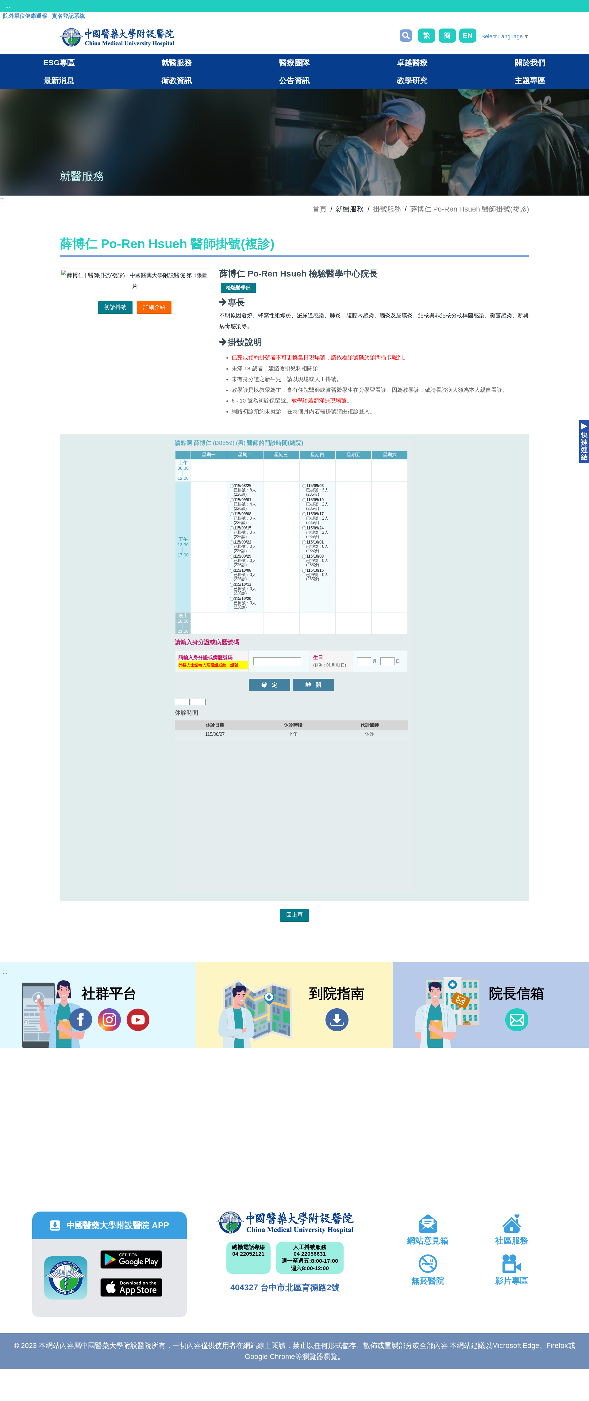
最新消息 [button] (59, 80)
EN (467, 35)
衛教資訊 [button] (176, 80)
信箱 (516, 1019)
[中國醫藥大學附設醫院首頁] (117, 37)
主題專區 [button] (530, 80)
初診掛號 (115, 307)
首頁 (320, 209)
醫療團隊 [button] (294, 62)
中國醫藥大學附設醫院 (285, 1223)
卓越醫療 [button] (412, 62)
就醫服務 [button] (176, 62)
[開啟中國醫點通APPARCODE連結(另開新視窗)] (65, 1278)
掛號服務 (387, 209)
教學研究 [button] (412, 80)
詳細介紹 (154, 307)
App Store (131, 1292)
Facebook (80, 1019)
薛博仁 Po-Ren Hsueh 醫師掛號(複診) (469, 209)
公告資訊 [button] (294, 80)
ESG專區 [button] (59, 62)
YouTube (137, 1019)
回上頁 (294, 915)
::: (8, 6)
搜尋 (406, 35)
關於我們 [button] (530, 62)
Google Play (131, 1264)
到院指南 (336, 1019)
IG (109, 1019)
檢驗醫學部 (238, 287)
